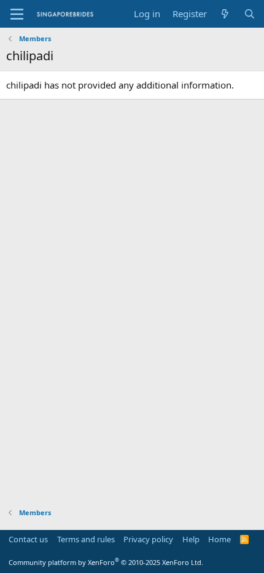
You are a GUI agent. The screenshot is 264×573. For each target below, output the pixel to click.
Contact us (28, 539)
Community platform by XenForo (106, 562)
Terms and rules (86, 539)
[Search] (250, 13)
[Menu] (16, 14)
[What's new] (225, 13)
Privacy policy (148, 539)
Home (219, 539)
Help (191, 539)
